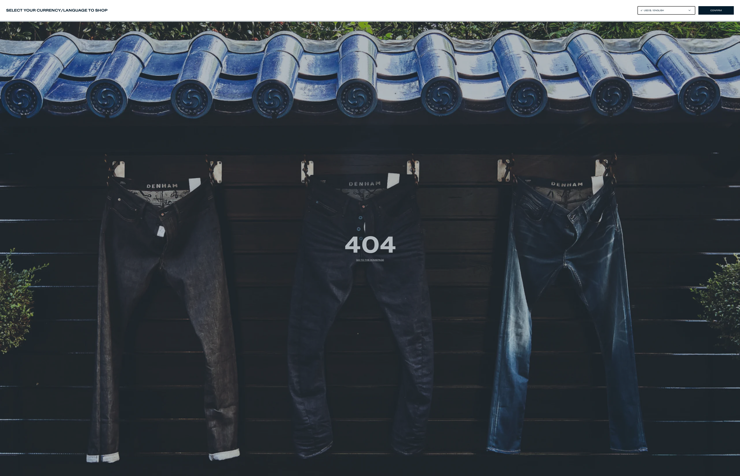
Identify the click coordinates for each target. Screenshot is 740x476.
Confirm (716, 10)
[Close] (370, 238)
